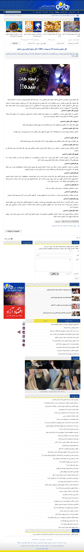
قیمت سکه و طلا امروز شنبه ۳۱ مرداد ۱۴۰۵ (52, 35)
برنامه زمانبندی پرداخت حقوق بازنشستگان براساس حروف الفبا (63, 452)
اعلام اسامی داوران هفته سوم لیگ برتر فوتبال (67, 468)
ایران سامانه (38, 548)
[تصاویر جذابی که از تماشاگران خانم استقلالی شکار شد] (52, 388)
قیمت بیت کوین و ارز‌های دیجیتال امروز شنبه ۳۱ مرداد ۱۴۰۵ (14, 35)
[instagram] (24, 325)
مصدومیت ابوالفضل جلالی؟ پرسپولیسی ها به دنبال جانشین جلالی (62, 432)
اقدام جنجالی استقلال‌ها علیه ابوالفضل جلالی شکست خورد (64, 334)
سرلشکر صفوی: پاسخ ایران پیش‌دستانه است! (67, 488)
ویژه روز (45, 321)
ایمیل (78, 255)
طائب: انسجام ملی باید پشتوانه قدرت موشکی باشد (65, 459)
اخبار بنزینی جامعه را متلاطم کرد (70, 495)
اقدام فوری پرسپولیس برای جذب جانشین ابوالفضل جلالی (65, 324)
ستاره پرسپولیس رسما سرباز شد (71, 328)
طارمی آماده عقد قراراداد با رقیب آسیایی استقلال (67, 337)
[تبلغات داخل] (14, 287)
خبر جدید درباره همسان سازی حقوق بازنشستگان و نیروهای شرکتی (62, 426)
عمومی (70, 39)
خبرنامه (34, 543)
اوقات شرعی (24, 543)
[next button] (27, 358)
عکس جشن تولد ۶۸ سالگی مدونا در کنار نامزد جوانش (59, 290)
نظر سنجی (38, 12)
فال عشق (65, 225)
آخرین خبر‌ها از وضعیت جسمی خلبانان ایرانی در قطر (65, 475)
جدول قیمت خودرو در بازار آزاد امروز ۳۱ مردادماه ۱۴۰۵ (32, 35)
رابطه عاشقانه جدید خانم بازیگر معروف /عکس (61, 298)
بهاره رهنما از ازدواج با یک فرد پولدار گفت (68, 439)
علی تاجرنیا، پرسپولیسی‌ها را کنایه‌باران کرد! (68, 354)
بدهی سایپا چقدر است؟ (72, 465)
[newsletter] (13, 231)
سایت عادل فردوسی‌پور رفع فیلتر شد (69, 521)
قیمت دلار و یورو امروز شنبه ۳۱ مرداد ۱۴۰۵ (71, 35)
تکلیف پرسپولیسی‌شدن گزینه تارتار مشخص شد (67, 347)
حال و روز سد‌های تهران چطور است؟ (69, 524)
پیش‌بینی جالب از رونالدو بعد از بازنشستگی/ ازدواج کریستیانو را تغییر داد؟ (60, 455)
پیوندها (57, 12)
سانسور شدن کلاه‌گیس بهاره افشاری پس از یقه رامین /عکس (57, 313)
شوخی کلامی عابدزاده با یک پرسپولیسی (68, 409)
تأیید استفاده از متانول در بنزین (70, 416)
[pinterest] (24, 341)
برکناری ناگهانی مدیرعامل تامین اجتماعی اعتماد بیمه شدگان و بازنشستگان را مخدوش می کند (55, 534)
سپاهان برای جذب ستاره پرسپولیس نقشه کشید (67, 344)
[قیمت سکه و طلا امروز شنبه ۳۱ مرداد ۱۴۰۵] (52, 26)
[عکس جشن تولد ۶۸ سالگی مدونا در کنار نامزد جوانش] (76, 291)
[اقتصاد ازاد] (14, 312)
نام (78, 250)
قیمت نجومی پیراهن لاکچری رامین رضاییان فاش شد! (65, 341)
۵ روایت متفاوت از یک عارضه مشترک (69, 511)
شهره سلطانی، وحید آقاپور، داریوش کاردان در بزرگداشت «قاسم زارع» (61, 406)
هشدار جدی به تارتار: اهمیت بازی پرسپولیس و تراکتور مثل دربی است (61, 423)
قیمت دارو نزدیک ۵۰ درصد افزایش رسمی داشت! (66, 413)
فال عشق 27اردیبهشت (57, 225)
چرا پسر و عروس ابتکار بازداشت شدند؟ (68, 429)
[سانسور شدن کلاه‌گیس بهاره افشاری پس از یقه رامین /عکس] (76, 314)
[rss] (33, 12)
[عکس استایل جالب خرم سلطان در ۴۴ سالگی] (76, 306)
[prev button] (31, 358)
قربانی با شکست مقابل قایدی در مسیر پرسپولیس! (66, 501)
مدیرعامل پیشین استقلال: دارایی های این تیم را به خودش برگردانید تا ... (60, 403)
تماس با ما (45, 12)
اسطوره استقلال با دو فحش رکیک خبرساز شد (68, 351)
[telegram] (24, 332)
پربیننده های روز (68, 321)
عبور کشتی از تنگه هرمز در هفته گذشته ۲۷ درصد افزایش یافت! (62, 478)
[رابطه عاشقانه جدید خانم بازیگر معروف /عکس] (76, 298)
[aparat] (24, 336)
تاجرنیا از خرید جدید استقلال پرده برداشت (68, 436)
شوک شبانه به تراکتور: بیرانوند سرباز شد (68, 491)
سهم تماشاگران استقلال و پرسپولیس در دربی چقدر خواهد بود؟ (63, 518)
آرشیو (54, 543)
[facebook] (24, 345)
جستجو (50, 543)
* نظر (77, 259)
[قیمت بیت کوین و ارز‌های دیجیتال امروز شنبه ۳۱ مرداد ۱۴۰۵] (13, 26)
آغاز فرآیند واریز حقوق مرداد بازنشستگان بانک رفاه (66, 508)
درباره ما (51, 12)
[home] (77, 12)
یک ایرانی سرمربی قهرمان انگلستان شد (68, 462)
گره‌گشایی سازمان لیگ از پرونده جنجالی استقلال (66, 504)
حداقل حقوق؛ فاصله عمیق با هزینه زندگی (68, 527)
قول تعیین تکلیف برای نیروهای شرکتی (69, 472)
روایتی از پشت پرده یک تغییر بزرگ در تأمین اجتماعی (65, 400)
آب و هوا (30, 543)
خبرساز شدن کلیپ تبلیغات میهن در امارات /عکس (66, 442)
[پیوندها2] (14, 298)
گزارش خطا (8, 239)
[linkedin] (24, 329)
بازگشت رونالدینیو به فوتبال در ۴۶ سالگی (68, 449)
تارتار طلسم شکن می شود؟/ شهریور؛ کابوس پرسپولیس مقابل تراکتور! (61, 485)
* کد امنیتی (76, 273)
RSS (19, 543)
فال (70, 225)
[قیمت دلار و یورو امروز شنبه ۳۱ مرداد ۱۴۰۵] (71, 26)
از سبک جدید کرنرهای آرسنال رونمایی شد (68, 481)
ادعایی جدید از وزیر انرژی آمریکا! (70, 498)
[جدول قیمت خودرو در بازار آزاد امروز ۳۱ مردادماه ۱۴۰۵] (32, 26)
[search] (4, 12)
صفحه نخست (76, 39)
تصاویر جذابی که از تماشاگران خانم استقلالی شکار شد (52, 391)
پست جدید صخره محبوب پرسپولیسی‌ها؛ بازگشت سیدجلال (64, 331)
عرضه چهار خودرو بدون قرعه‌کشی (70, 445)
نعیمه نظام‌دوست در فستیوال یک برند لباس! (67, 419)
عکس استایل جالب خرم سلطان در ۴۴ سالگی (61, 305)
